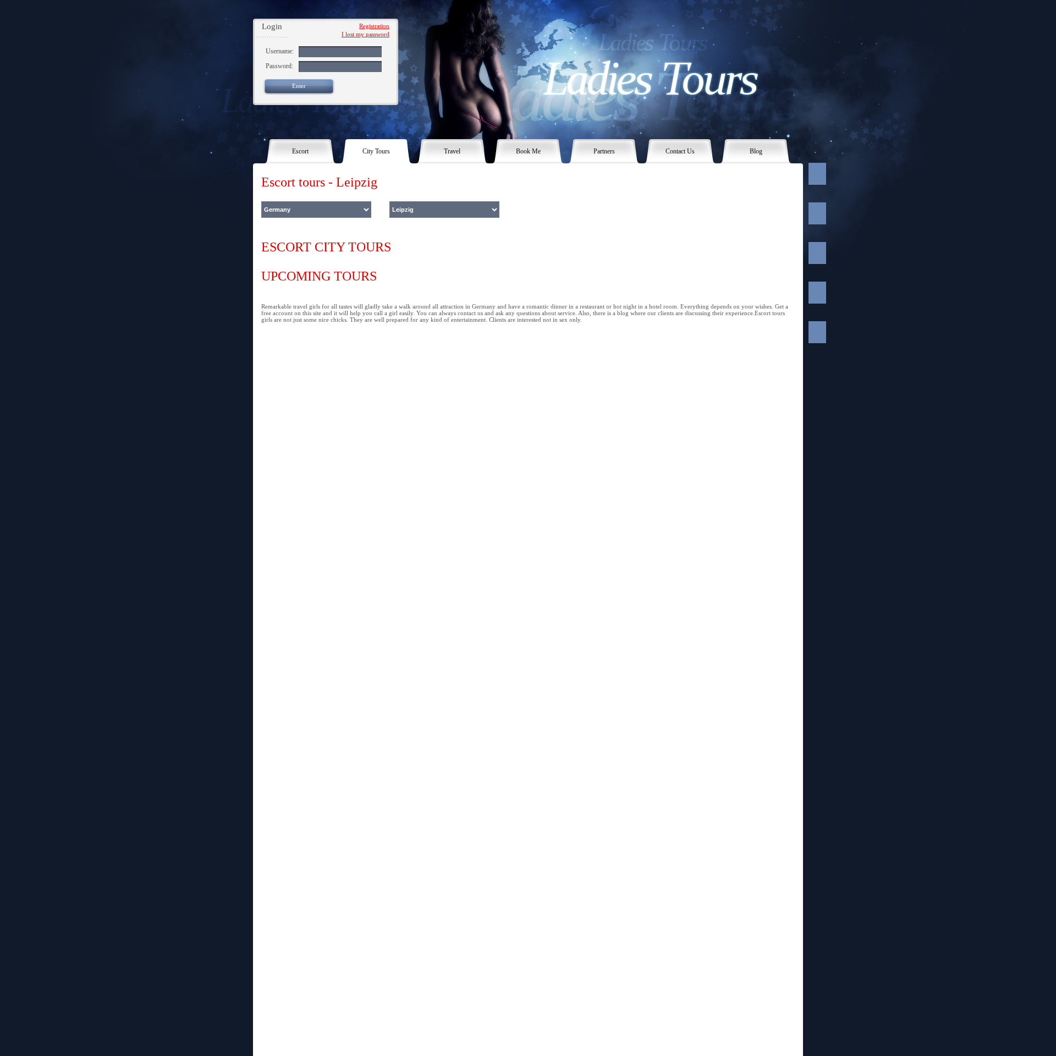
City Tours (376, 151)
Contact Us (680, 151)
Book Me (528, 151)
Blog (756, 151)
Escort (300, 151)
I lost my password (365, 34)
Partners (604, 151)
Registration (374, 26)
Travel (452, 151)
